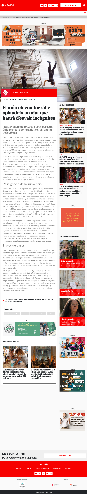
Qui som (19, 469)
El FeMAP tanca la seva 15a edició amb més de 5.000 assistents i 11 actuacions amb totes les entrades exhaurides (43, 374)
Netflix (50, 299)
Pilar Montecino (68, 319)
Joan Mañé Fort (68, 291)
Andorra (15, 299)
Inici (4, 17)
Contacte (28, 469)
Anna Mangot (67, 260)
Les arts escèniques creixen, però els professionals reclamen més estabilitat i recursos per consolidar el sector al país (71, 191)
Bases (21, 299)
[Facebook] (42, 5)
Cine (25, 299)
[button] (84, 5)
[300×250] (72, 228)
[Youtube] (53, 5)
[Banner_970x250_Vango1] (43, 45)
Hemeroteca (57, 469)
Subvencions (17, 301)
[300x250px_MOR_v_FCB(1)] (72, 357)
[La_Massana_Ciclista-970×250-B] (29, 335)
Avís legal (68, 469)
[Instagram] (49, 5)
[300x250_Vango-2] (72, 391)
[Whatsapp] (56, 5)
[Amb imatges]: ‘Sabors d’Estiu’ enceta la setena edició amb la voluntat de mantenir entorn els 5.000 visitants (14, 374)
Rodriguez (8, 301)
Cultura (8, 17)
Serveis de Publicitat (42, 469)
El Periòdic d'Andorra (19, 93)
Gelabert (38, 299)
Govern (44, 299)
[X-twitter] (45, 5)
